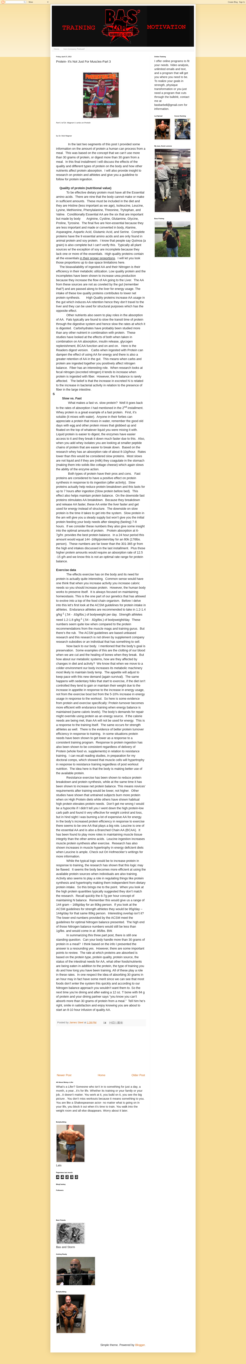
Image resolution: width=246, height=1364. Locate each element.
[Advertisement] (101, 1049)
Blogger (140, 1344)
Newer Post (64, 1075)
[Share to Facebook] (118, 1022)
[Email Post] (104, 1022)
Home (56, 49)
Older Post (138, 1075)
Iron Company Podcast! (74, 49)
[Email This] (110, 1022)
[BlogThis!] (113, 1022)
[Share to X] (116, 1022)
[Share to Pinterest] (121, 1022)
